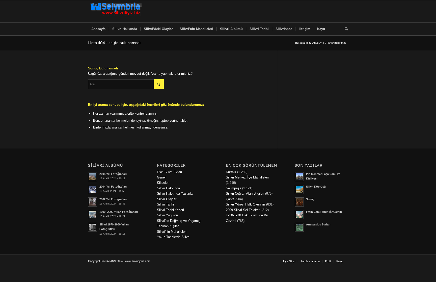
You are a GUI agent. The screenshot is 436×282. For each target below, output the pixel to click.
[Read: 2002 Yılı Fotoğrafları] (92, 202)
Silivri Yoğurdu (167, 215)
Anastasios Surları (318, 224)
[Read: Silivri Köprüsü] (299, 189)
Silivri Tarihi (165, 204)
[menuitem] (98, 29)
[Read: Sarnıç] (299, 202)
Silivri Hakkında (168, 188)
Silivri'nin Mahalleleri (171, 232)
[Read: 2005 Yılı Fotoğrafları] (92, 176)
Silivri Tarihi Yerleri (170, 210)
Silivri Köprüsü (316, 186)
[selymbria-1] (116, 11)
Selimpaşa (233, 188)
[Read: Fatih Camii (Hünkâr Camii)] (299, 214)
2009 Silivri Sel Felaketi (243, 210)
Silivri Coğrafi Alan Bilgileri (245, 193)
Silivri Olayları (167, 199)
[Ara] (344, 29)
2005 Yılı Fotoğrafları (113, 173)
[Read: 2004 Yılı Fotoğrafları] (92, 189)
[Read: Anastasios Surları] (299, 227)
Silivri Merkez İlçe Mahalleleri (247, 177)
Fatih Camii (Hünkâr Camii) (324, 211)
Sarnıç (310, 199)
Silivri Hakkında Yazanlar (175, 193)
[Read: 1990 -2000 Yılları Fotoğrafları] (92, 214)
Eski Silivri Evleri (169, 172)
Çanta (230, 199)
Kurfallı (231, 172)
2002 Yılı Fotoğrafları (113, 199)
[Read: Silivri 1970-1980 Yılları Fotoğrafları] (92, 227)
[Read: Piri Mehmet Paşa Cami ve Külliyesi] (299, 176)
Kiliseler (163, 183)
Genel (161, 177)
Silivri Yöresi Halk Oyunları (245, 204)
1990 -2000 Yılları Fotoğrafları (118, 211)
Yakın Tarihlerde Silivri (173, 237)
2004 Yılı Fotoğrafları (113, 186)
